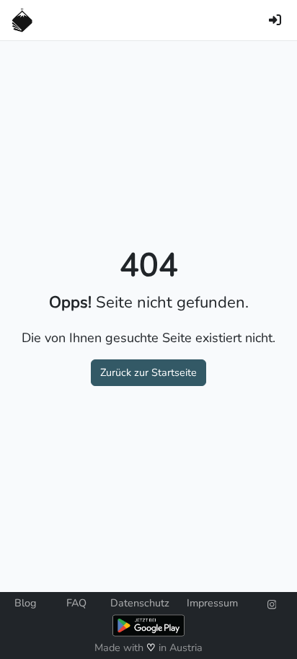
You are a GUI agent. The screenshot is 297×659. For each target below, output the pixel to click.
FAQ (76, 603)
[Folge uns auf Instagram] (272, 603)
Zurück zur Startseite (148, 372)
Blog (25, 603)
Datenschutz (139, 603)
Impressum (212, 603)
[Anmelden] (274, 20)
